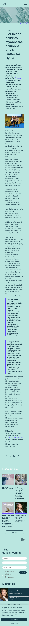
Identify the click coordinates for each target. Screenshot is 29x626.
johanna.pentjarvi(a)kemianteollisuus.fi (19, 596)
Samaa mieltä (14, 619)
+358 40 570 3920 (14, 597)
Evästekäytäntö (9, 615)
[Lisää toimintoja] (23, 30)
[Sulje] (27, 607)
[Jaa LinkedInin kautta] (14, 456)
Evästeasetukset (14, 623)
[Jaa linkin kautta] (18, 456)
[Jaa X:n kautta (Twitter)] (10, 456)
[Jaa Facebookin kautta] (6, 456)
